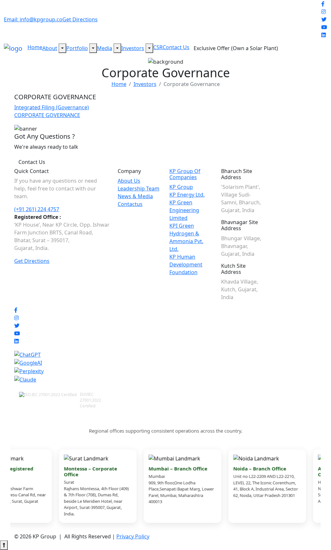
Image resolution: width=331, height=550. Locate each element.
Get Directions (80, 19)
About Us (129, 180)
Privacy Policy (132, 536)
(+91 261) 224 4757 (36, 209)
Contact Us (176, 47)
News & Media (135, 196)
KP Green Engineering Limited (184, 210)
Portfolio (77, 48)
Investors (132, 48)
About (49, 48)
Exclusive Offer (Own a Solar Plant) (236, 48)
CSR (158, 47)
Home (34, 47)
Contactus (130, 204)
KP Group (181, 186)
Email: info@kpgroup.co (33, 19)
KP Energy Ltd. (187, 194)
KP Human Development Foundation (185, 264)
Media (104, 48)
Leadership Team (138, 188)
